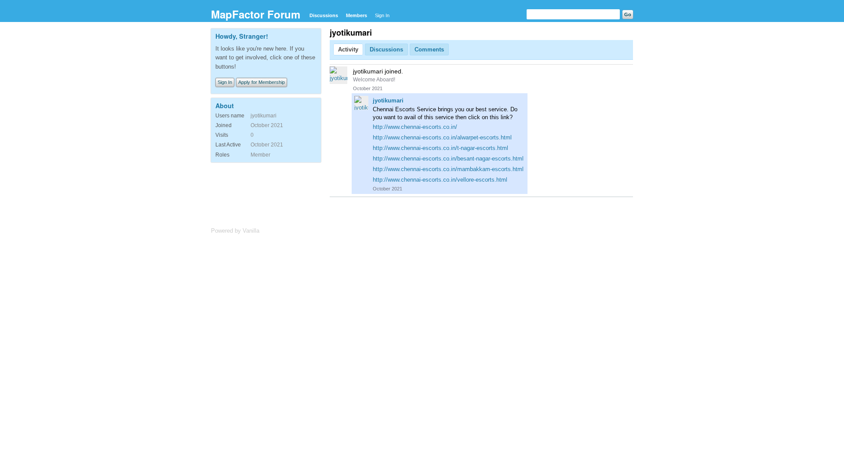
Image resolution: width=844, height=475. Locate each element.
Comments (429, 49)
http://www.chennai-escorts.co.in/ (415, 127)
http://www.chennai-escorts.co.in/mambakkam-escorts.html (448, 169)
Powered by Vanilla (235, 230)
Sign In (382, 15)
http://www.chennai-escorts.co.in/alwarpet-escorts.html (442, 137)
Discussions (323, 15)
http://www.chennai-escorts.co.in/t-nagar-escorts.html (440, 148)
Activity (348, 49)
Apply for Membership (261, 82)
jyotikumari (388, 100)
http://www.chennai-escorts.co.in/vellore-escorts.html (440, 179)
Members (356, 15)
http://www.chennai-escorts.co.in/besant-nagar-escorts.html (448, 158)
